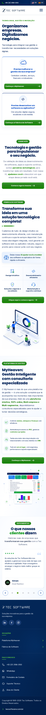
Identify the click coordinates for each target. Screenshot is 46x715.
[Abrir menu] (41, 10)
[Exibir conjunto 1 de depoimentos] (12, 593)
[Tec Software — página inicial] (16, 607)
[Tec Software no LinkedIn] (4, 622)
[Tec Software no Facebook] (11, 622)
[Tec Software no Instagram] (18, 622)
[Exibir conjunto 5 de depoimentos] (34, 593)
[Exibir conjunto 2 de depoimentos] (17, 593)
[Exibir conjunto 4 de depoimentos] (28, 593)
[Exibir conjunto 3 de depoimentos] (23, 593)
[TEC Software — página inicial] (13, 10)
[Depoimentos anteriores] (5, 593)
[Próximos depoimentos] (40, 593)
